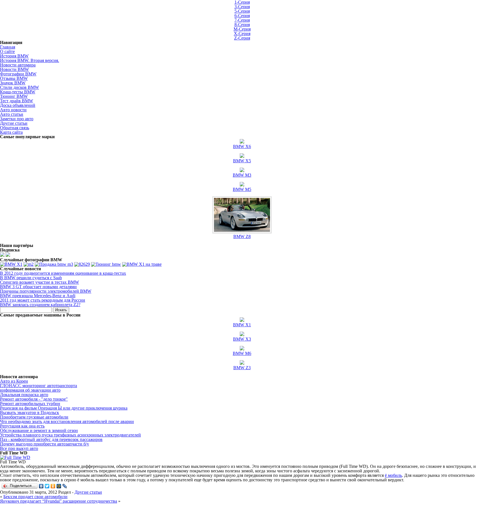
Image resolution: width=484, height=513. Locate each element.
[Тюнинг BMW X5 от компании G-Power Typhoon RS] (106, 264)
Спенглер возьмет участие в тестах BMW (39, 282)
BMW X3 (242, 339)
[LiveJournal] (65, 486)
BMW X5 (242, 160)
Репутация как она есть (22, 426)
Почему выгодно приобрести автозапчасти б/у (44, 444)
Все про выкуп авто (19, 448)
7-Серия (242, 20)
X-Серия (242, 33)
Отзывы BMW (14, 78)
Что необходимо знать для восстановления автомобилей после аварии (67, 421)
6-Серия (242, 15)
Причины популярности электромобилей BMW (45, 291)
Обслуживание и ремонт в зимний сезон (39, 430)
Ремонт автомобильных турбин (30, 403)
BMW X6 (242, 146)
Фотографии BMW (18, 73)
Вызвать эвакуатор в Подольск (29, 412)
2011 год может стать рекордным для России (42, 300)
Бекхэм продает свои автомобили (35, 496)
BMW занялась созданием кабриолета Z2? (40, 304)
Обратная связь (14, 127)
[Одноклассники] (53, 486)
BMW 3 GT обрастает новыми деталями (38, 286)
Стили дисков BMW (19, 87)
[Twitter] (47, 486)
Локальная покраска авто (24, 394)
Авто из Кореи (14, 381)
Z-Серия (242, 38)
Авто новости (13, 109)
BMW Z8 (242, 236)
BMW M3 (242, 175)
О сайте (7, 51)
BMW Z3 (242, 367)
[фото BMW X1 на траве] (142, 264)
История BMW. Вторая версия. (29, 60)
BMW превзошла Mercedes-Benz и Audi (37, 295)
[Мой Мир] (59, 486)
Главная (7, 47)
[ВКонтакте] (41, 486)
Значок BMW (12, 82)
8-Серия (242, 24)
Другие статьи (13, 123)
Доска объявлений (17, 105)
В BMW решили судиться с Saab (31, 277)
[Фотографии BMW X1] (11, 264)
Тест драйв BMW (16, 100)
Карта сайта (11, 132)
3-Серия (242, 6)
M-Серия (242, 29)
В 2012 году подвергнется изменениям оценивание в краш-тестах (63, 273)
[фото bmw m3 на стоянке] (54, 264)
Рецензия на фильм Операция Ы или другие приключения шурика (63, 408)
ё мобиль (393, 475)
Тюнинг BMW (14, 96)
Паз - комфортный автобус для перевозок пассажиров (51, 439)
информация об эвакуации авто (30, 390)
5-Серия (242, 11)
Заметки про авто (16, 118)
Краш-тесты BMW (17, 91)
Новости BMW (14, 69)
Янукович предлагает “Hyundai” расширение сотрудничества (58, 501)
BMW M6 (242, 353)
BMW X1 (242, 324)
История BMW (14, 56)
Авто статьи (11, 114)
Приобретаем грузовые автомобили (34, 417)
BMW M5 (242, 189)
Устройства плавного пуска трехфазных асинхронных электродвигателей (70, 435)
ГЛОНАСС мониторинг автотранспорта (38, 385)
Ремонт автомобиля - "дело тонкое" (34, 399)
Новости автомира (18, 65)
